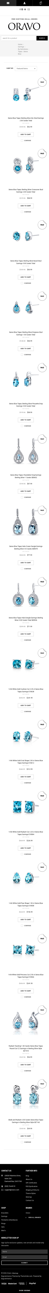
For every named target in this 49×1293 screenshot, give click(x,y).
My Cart (41, 3)
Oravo (28, 1213)
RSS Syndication (32, 1186)
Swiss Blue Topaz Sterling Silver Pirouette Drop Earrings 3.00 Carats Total (26, 405)
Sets (3, 1227)
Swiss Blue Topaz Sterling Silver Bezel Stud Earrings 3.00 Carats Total (25, 262)
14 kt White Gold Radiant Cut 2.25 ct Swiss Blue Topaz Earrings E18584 (26, 833)
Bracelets (4, 1213)
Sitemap (29, 1197)
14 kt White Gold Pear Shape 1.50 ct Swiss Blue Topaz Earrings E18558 (26, 904)
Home (20, 44)
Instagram (22, 9)
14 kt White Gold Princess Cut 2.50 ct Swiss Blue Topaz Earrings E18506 (25, 976)
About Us (29, 1179)
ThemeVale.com (26, 1276)
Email (29, 9)
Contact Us (30, 1200)
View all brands (34, 1217)
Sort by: (10, 68)
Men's (3, 1230)
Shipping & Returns (32, 1190)
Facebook (20, 9)
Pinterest (25, 9)
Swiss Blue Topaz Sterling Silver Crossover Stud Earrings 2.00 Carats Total (26, 191)
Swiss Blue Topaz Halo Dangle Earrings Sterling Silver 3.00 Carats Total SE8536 (26, 619)
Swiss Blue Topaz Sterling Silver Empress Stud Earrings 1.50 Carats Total (25, 333)
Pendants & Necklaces (9, 1220)
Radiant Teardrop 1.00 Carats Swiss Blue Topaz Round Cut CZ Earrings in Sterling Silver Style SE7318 (26, 1048)
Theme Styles (31, 1193)
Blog (27, 1176)
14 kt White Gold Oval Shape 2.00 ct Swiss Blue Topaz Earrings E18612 (26, 762)
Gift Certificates (31, 1183)
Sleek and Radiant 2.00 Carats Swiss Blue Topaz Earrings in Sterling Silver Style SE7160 (25, 1121)
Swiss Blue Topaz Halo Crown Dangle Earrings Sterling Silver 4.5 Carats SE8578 (25, 547)
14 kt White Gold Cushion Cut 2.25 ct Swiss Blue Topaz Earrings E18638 (25, 690)
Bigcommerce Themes (9, 1276)
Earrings (4, 1216)
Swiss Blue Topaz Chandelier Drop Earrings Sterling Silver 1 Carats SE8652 (25, 476)
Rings (3, 1223)
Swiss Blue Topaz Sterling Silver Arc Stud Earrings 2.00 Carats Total (26, 119)
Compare (27, 140)
